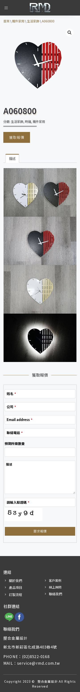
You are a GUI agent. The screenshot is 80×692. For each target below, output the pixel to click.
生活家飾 (17, 121)
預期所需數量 (15, 443)
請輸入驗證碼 (18, 502)
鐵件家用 (39, 121)
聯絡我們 (55, 594)
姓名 (11, 393)
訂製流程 (15, 594)
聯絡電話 (15, 432)
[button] (70, 33)
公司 (11, 406)
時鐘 (28, 121)
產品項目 (15, 587)
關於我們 (15, 580)
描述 (9, 464)
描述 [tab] (12, 158)
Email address (19, 419)
